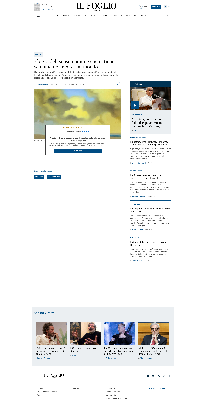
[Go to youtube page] (153, 376)
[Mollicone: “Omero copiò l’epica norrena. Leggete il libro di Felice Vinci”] (153, 333)
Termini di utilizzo (113, 392)
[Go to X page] (159, 376)
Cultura (38, 55)
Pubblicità (75, 388)
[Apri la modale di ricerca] (166, 15)
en (169, 7)
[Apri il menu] (38, 15)
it (165, 7)
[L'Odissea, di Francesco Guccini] (85, 333)
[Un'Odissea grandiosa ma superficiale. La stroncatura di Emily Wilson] (119, 333)
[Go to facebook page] (148, 376)
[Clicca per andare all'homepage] (54, 376)
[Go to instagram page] (164, 376)
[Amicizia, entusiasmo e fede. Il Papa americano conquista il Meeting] (150, 98)
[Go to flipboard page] (170, 376)
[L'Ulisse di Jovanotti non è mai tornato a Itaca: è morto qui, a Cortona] (51, 333)
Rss (38, 395)
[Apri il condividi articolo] (118, 84)
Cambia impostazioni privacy (117, 398)
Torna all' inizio (157, 389)
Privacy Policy (111, 388)
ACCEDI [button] (85, 132)
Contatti (40, 388)
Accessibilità (111, 395)
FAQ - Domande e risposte (47, 392)
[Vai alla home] (96, 7)
